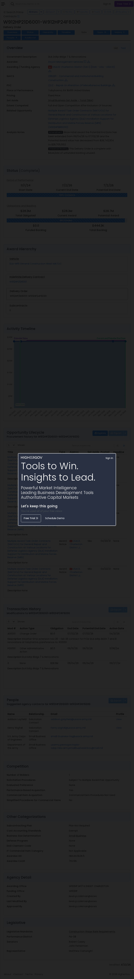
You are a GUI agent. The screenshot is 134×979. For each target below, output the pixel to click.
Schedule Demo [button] (55, 518)
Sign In (109, 458)
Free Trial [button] (30, 518)
